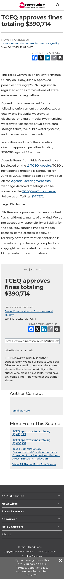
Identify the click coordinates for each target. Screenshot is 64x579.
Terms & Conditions (30, 546)
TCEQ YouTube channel (39, 191)
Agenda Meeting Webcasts (31, 181)
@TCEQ (37, 196)
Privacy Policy (47, 551)
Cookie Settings (32, 556)
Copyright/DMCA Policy (18, 551)
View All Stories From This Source (34, 464)
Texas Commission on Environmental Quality (30, 43)
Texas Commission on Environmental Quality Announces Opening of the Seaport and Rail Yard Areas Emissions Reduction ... (36, 453)
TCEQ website (40, 165)
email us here (21, 410)
